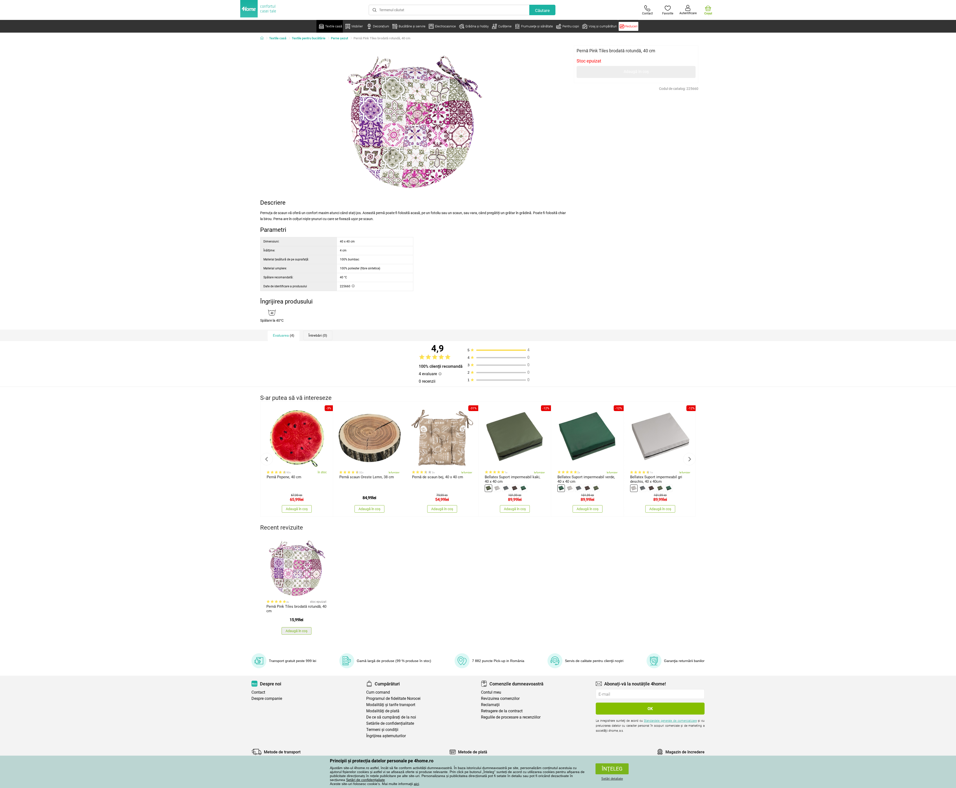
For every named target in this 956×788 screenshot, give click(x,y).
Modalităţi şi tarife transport (390, 705)
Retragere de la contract (502, 711)
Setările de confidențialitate (390, 723)
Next (689, 459)
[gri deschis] (497, 488)
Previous (266, 459)
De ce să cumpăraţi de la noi (391, 717)
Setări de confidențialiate (365, 780)
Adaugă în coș (636, 71)
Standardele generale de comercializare (670, 721)
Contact (258, 692)
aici (416, 784)
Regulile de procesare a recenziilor (510, 717)
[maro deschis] (514, 488)
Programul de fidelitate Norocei (393, 698)
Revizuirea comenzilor (500, 698)
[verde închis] (523, 488)
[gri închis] (505, 488)
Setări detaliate (612, 779)
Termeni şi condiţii (382, 729)
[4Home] (263, 38)
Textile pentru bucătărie (308, 38)
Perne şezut (339, 38)
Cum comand (378, 692)
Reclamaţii (490, 705)
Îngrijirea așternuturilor (386, 736)
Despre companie (266, 698)
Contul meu (491, 692)
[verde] (488, 488)
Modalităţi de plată (382, 711)
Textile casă (277, 38)
